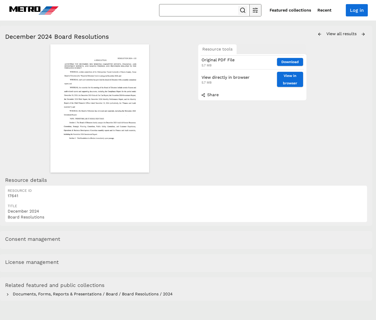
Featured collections (290, 10)
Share (212, 94)
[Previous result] (320, 34)
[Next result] (363, 34)
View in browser (290, 79)
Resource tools (217, 49)
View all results (342, 33)
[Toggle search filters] (255, 10)
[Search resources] (242, 10)
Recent (324, 10)
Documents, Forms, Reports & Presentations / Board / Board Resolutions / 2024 (91, 294)
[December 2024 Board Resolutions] (99, 108)
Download (290, 62)
